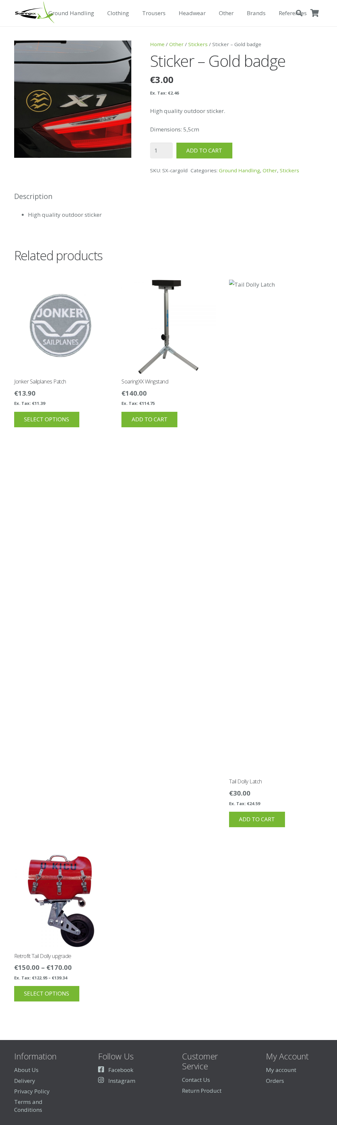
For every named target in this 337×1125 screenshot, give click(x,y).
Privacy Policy (32, 1091)
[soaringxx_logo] (34, 13)
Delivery (24, 1080)
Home (157, 44)
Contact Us (196, 1079)
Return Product (201, 1090)
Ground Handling (239, 170)
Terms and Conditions (28, 1105)
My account (281, 1070)
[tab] (33, 196)
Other (176, 44)
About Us (26, 1070)
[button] (97, 13)
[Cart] (314, 13)
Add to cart (204, 150)
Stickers (198, 44)
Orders (275, 1080)
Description (33, 196)
